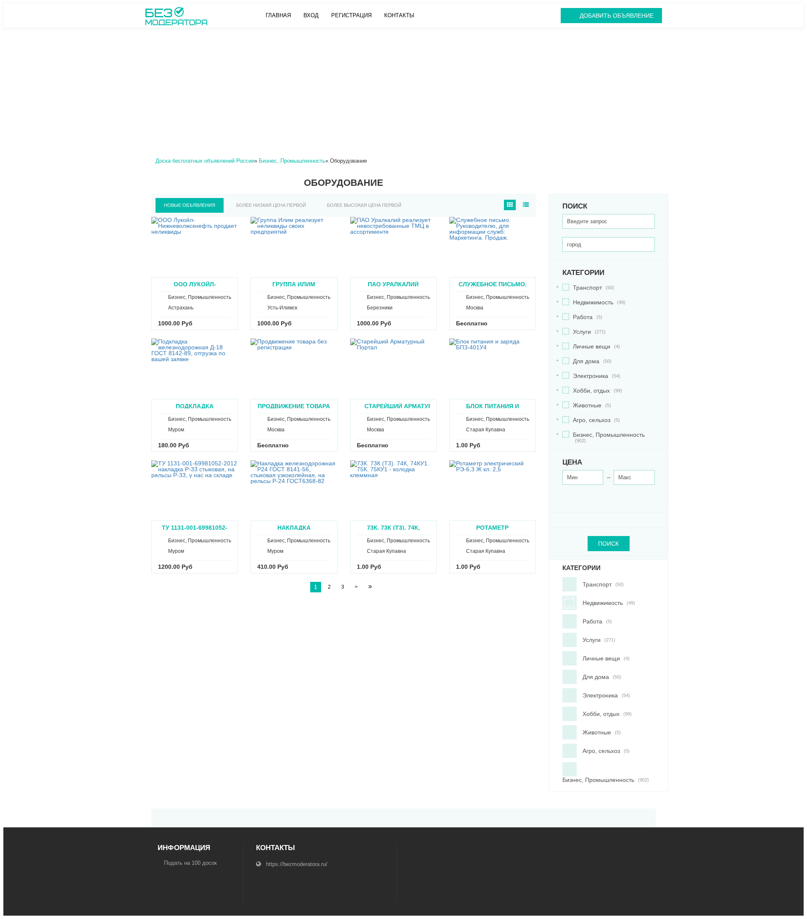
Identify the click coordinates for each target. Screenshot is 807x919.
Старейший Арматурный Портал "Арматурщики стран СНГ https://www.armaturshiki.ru (405, 406)
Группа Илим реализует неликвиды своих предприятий (293, 284)
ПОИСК (608, 543)
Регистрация (351, 15)
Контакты (399, 15)
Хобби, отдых (592, 391)
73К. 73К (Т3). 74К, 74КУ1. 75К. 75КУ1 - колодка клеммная (393, 527)
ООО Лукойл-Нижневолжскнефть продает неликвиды (194, 284)
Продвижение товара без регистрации (294, 406)
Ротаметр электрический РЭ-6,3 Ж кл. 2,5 (492, 527)
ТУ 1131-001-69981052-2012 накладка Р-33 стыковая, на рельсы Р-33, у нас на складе (195, 527)
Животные (586, 405)
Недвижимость (593, 302)
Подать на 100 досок (190, 863)
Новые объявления (189, 205)
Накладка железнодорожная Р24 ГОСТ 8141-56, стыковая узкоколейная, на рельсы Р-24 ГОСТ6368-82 (294, 527)
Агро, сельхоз (591, 420)
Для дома (587, 361)
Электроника (591, 376)
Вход (311, 15)
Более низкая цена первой (271, 205)
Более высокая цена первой (364, 205)
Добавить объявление (617, 15)
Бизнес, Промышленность (603, 437)
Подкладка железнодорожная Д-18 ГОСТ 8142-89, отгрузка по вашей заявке (194, 406)
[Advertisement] (403, 91)
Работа (582, 317)
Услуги (584, 332)
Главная (278, 15)
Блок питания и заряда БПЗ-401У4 (492, 406)
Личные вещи (591, 346)
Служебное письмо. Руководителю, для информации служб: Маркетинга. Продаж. (492, 284)
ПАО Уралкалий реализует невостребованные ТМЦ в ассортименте (393, 284)
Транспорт (588, 288)
